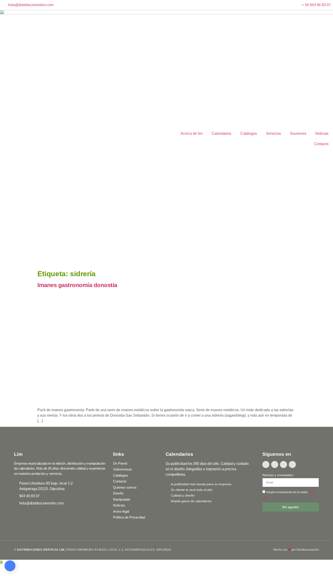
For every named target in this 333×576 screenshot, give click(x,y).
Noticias (321, 133)
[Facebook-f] (265, 464)
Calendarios (221, 133)
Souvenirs (298, 133)
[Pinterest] (292, 464)
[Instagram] (283, 464)
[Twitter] (274, 464)
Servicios (273, 133)
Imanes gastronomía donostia (77, 285)
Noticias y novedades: (278, 475)
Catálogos (248, 133)
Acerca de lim (192, 133)
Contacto (321, 144)
